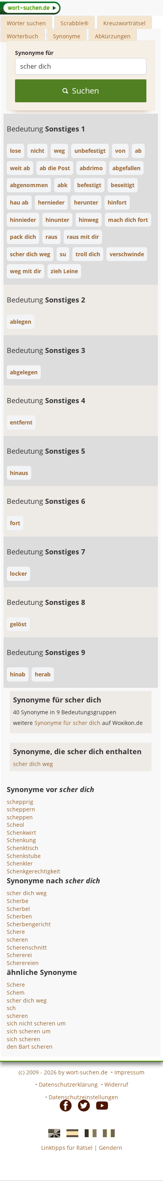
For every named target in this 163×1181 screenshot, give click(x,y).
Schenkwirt (21, 832)
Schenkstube (24, 856)
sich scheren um (29, 1031)
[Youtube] (99, 1105)
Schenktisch (22, 848)
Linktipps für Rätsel (67, 1147)
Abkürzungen (113, 36)
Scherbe (17, 901)
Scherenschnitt (27, 947)
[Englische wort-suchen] (52, 1133)
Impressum (129, 1072)
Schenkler (20, 863)
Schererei (19, 955)
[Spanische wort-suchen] (70, 1133)
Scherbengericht (29, 924)
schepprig (20, 801)
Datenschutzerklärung (68, 1084)
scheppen (20, 817)
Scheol (15, 824)
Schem (16, 992)
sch (11, 1008)
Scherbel (18, 909)
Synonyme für (34, 52)
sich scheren (23, 1039)
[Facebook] (63, 1105)
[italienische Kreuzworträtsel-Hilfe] (106, 1133)
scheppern (21, 809)
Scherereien (23, 963)
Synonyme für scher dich (68, 723)
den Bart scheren (30, 1046)
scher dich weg (33, 764)
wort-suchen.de (87, 1072)
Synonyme (66, 36)
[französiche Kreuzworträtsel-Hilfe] (88, 1133)
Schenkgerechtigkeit (33, 871)
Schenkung (21, 840)
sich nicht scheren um (36, 1023)
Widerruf (116, 1084)
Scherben (19, 916)
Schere (16, 931)
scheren (17, 939)
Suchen (85, 90)
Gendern (110, 1147)
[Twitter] (81, 1105)
